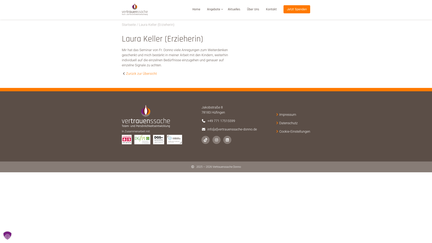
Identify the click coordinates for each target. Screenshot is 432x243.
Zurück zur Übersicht (141, 74)
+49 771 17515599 (221, 121)
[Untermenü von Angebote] (222, 9)
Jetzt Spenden (297, 9)
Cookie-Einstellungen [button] (294, 131)
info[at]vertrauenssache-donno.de (232, 129)
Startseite (129, 25)
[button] (7, 235)
